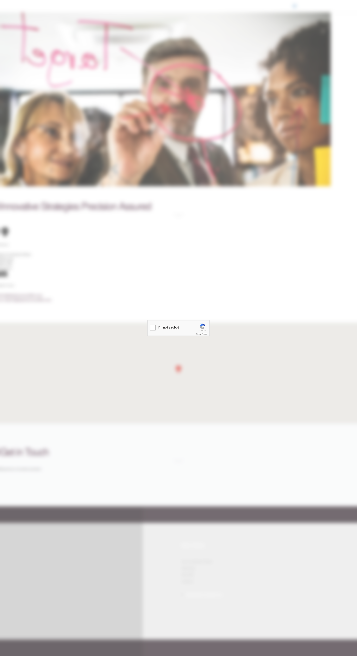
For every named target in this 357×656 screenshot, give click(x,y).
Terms (204, 334)
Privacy (198, 334)
